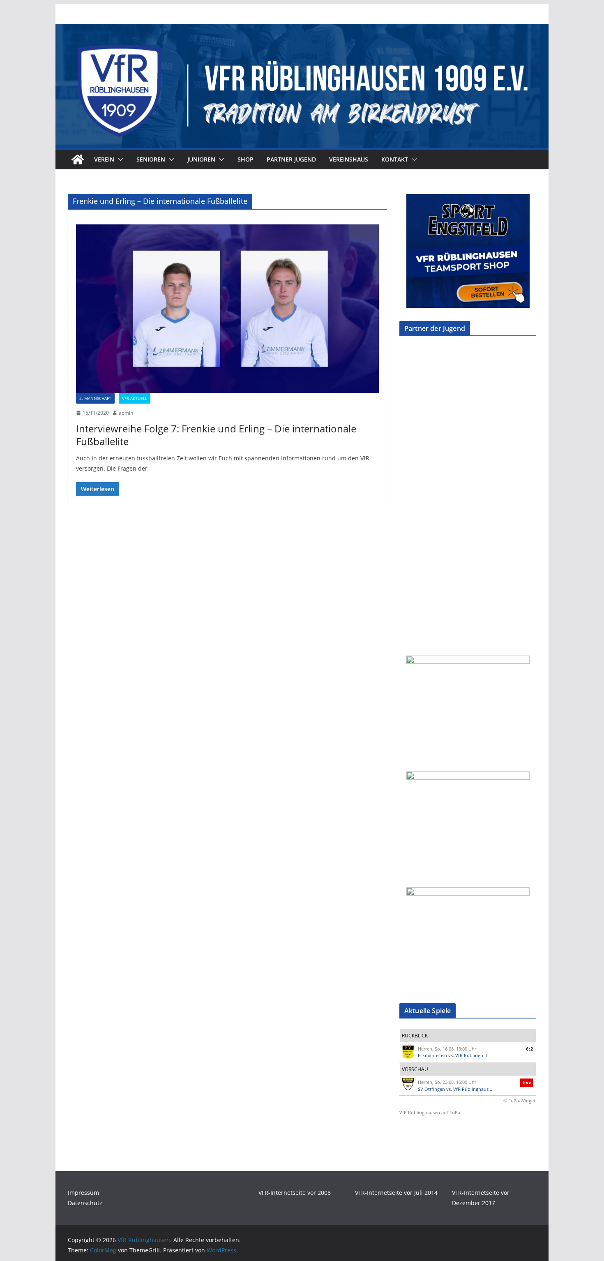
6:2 (529, 1049)
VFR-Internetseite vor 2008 (294, 1192)
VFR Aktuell (134, 398)
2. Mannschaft (95, 398)
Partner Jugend (291, 159)
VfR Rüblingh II (471, 1055)
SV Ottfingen (431, 1089)
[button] (118, 159)
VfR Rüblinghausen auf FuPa (429, 1112)
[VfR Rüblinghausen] (302, 29)
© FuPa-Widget (519, 1100)
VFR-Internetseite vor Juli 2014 (396, 1192)
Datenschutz (85, 1203)
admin (126, 412)
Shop (245, 159)
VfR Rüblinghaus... (472, 1089)
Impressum (83, 1192)
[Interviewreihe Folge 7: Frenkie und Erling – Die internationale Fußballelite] (227, 308)
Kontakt (394, 159)
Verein (104, 159)
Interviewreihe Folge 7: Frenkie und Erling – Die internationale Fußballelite (216, 435)
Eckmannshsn (432, 1055)
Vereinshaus (348, 159)
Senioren (150, 159)
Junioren (201, 159)
